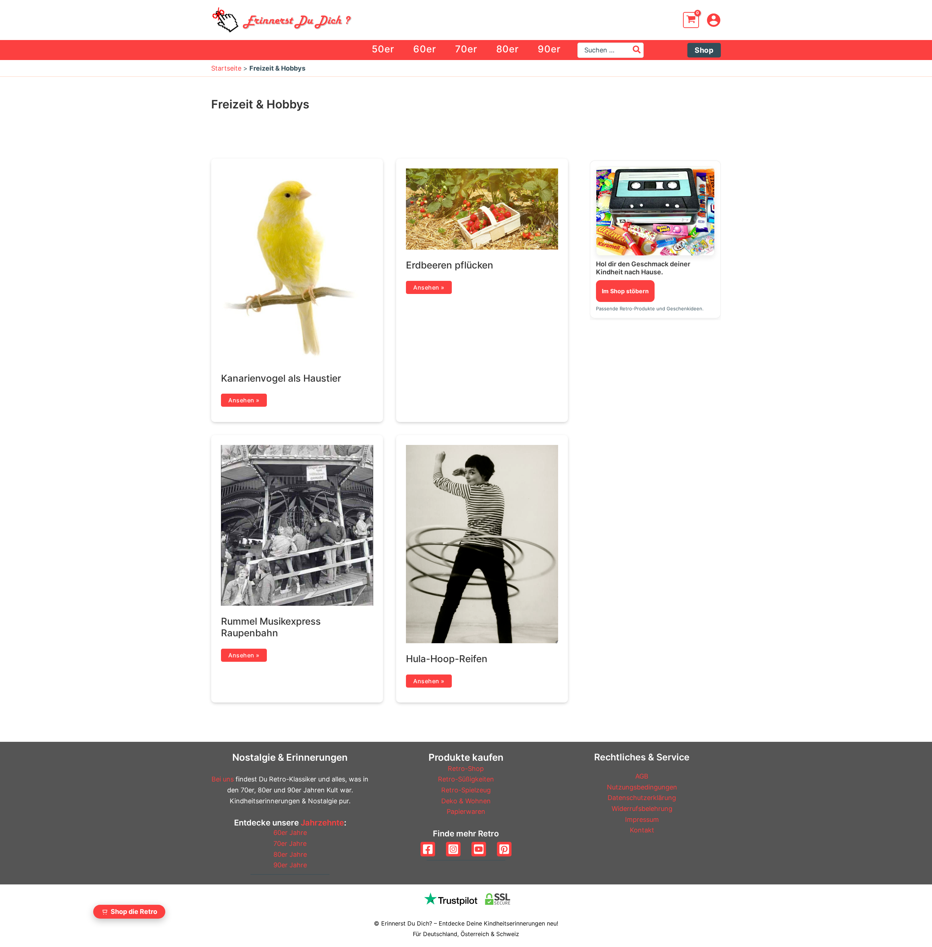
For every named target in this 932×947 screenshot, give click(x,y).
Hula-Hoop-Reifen (446, 658)
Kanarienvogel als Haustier (281, 378)
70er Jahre (290, 843)
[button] (704, 50)
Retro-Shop (466, 768)
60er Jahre (290, 832)
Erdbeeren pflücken (449, 265)
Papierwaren (466, 811)
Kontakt (642, 830)
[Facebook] (427, 849)
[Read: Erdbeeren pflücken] (482, 208)
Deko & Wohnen (466, 801)
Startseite (226, 68)
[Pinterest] (504, 849)
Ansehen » (247, 401)
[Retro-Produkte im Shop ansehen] (655, 211)
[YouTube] (478, 849)
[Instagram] (453, 849)
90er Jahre (290, 865)
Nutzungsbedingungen (642, 787)
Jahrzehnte (322, 822)
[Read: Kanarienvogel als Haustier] (297, 265)
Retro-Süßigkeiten (466, 779)
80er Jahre (290, 854)
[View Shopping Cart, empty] (691, 20)
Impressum (642, 819)
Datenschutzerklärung (642, 797)
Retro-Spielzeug (466, 790)
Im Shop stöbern (625, 291)
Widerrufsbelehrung (642, 808)
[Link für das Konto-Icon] (713, 20)
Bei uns (223, 779)
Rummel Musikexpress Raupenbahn (271, 627)
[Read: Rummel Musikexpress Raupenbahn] (297, 525)
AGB (641, 776)
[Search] (637, 50)
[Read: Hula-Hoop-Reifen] (482, 543)
